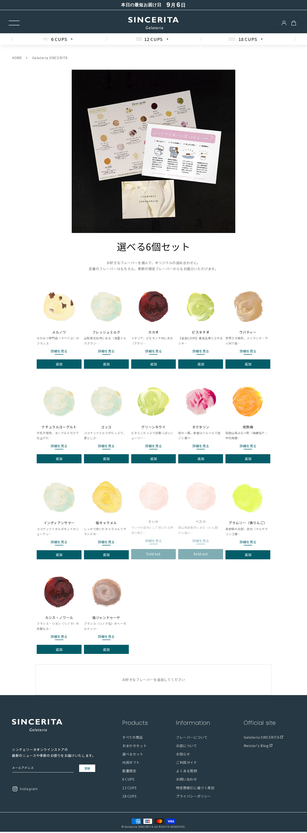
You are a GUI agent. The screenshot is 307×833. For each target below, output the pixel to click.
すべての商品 (132, 737)
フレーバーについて (191, 737)
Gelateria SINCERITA (262, 737)
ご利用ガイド (186, 762)
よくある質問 (186, 770)
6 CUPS (128, 779)
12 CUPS (129, 787)
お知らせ (183, 753)
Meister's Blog (257, 745)
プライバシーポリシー (193, 795)
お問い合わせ (186, 779)
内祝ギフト (131, 762)
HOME (17, 57)
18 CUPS (129, 795)
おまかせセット (134, 745)
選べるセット (132, 753)
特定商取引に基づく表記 (195, 787)
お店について (186, 745)
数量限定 (129, 770)
